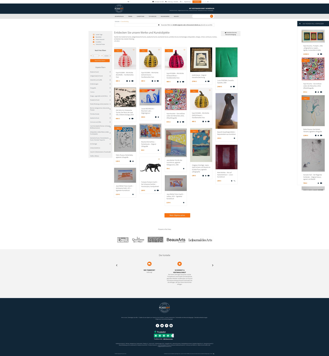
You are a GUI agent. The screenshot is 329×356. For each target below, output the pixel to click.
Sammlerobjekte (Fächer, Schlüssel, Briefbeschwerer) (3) (171, 345)
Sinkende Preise (100, 44)
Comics (92, 92)
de (208, 1)
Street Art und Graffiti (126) (203, 345)
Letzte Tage (99, 34)
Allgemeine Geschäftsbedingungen (164, 319)
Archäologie (93, 144)
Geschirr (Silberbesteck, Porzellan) (100, 152)
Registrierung (187, 1)
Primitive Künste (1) (152, 345)
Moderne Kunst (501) (142, 345)
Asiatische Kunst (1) (120, 343)
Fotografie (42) (168, 343)
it (210, 1)
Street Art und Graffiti (96, 80)
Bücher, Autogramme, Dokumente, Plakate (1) (137, 343)
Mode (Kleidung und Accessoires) (99, 104)
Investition (98, 42)
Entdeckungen (94, 84)
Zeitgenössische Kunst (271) (164, 346)
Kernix (211, 353)
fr (203, 1)
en (205, 1)
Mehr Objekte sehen (177, 215)
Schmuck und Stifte (95, 122)
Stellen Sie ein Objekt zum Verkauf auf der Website (151, 317)
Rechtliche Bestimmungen (201, 317)
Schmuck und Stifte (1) (191, 345)
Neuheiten (99, 37)
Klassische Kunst (94, 100)
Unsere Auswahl (100, 39)
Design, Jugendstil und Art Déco (99, 96)
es (212, 1)
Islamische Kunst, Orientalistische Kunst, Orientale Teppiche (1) (187, 343)
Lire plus (117, 41)
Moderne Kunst (94, 72)
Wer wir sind (124, 317)
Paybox (208, 353)
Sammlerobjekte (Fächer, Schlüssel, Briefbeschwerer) (100, 127)
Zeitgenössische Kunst (96, 76)
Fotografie (93, 88)
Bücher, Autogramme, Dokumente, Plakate (100, 109)
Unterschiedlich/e (95, 148)
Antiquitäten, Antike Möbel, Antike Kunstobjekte (99, 133)
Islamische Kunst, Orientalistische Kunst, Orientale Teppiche (99, 139)
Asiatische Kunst (94, 118)
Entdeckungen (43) (159, 343)
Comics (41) (151, 343)
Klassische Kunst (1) (208, 343)
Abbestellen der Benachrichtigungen (185, 317)
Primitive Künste (94, 114)
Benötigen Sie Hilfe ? (133, 317)
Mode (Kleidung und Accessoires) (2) (128, 345)
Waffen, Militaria (94, 156)
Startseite (117, 21)
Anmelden (196, 1)
